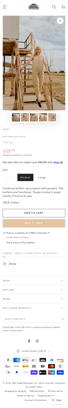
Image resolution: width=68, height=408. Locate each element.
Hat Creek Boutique (14, 136)
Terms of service (25, 395)
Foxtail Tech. (36, 386)
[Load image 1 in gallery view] (16, 117)
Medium (25, 177)
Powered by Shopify (15, 391)
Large (42, 177)
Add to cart (34, 212)
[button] (54, 7)
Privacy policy (55, 391)
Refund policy (37, 391)
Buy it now (34, 223)
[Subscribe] (63, 319)
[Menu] (4, 7)
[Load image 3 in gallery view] (34, 117)
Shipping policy (46, 395)
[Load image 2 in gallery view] (25, 117)
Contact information (36, 400)
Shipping (7, 155)
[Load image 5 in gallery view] (52, 117)
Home (6, 129)
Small (9, 177)
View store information (20, 242)
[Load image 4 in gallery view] (43, 117)
